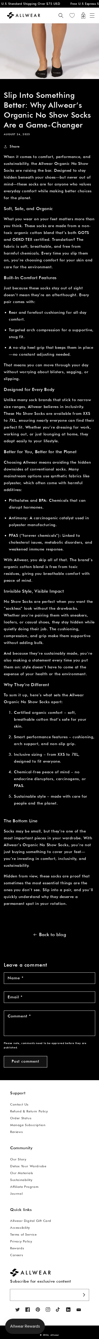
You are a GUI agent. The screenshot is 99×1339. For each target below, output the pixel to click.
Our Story (18, 1159)
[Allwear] (78, 1309)
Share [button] (15, 146)
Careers (16, 1255)
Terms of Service (23, 1234)
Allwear (55, 1335)
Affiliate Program (24, 1187)
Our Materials (21, 1173)
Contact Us (19, 1104)
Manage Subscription (27, 1125)
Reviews (16, 1132)
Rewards (17, 1248)
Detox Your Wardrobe (28, 1166)
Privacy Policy (21, 1241)
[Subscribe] (84, 1295)
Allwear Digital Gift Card (30, 1221)
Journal (16, 1193)
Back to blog (52, 934)
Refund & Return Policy (29, 1111)
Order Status (20, 1118)
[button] (92, 15)
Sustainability (21, 1180)
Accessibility (20, 1227)
